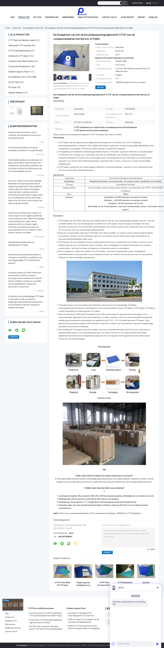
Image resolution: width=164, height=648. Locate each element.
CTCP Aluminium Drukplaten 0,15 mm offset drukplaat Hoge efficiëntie (125, 583)
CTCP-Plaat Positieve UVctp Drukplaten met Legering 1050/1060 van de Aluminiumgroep (104, 583)
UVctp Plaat (13, 82)
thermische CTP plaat (18, 56)
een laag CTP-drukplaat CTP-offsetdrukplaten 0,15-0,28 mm (81, 614)
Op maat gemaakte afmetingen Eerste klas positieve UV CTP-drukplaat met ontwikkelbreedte (146, 583)
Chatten (100, 87)
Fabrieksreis (68, 17)
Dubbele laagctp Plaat (18, 71)
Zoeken (123, 3)
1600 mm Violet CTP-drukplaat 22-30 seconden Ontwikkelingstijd (83, 620)
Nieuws (141, 17)
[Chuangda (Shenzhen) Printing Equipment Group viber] (75, 543)
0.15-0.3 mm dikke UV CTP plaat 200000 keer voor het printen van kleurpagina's (62, 583)
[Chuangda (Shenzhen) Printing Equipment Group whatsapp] (18, 330)
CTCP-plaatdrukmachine (19, 50)
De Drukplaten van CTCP (33, 28)
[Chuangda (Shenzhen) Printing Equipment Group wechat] (25, 330)
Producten (23, 17)
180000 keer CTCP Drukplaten (128, 513)
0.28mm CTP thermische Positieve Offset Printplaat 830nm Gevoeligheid (84, 627)
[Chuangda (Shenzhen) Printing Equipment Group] (82, 11)
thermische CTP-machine (19, 45)
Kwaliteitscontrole (88, 17)
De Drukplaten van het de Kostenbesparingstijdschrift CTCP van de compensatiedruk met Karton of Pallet (71, 86)
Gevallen (153, 17)
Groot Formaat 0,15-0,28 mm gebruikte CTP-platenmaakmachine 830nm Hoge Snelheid (45, 614)
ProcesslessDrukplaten (18, 66)
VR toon (37, 17)
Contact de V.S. (109, 17)
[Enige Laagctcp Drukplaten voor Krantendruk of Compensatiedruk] (83, 571)
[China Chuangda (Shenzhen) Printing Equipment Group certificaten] (15, 110)
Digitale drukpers (16, 92)
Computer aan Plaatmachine (21, 61)
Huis (12, 17)
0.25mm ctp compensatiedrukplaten (73, 513)
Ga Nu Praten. (137, 3)
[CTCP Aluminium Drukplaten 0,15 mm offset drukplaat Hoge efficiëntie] (125, 571)
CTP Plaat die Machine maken (21, 40)
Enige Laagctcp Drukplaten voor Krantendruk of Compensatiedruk (83, 583)
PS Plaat (12, 87)
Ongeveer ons (51, 17)
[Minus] (157, 587)
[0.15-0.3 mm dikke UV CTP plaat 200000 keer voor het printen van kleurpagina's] (62, 571)
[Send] (158, 644)
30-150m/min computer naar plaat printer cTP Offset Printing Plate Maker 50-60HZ (45, 628)
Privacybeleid (21, 645)
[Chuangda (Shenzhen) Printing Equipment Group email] (11, 330)
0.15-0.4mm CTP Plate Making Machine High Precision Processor (45, 621)
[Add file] (113, 644)
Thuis (7, 28)
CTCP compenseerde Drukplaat (103, 513)
